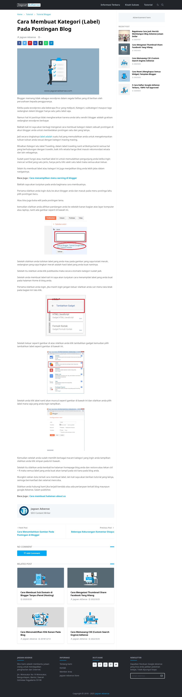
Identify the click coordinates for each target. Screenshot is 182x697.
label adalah (46, 136)
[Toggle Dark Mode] (158, 5)
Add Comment (33, 553)
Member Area (66, 671)
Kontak (63, 668)
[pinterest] (111, 665)
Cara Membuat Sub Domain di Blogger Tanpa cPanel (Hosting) (37, 594)
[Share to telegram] (51, 43)
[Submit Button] (162, 675)
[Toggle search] (162, 4)
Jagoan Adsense (102, 693)
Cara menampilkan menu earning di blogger (53, 178)
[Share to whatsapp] (46, 43)
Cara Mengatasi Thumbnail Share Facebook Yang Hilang (88, 594)
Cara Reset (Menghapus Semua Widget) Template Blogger (146, 72)
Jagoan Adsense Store (69, 675)
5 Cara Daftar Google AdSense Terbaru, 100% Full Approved (145, 86)
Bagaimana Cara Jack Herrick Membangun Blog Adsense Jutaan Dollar (147, 34)
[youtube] (95, 665)
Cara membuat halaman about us (47, 496)
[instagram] (105, 665)
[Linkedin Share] (35, 43)
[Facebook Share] (19, 43)
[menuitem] (110, 5)
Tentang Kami (66, 664)
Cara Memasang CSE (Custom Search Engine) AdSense (145, 59)
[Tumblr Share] (41, 43)
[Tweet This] (25, 43)
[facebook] (100, 665)
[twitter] (116, 665)
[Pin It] (30, 43)
